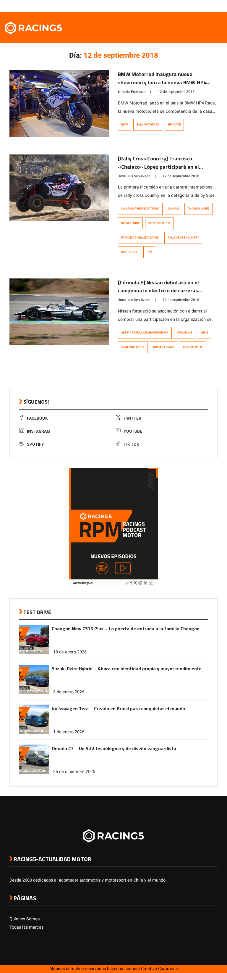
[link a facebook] (185, 5)
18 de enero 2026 (70, 652)
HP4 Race (174, 125)
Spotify (35, 444)
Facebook (37, 418)
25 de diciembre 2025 (74, 772)
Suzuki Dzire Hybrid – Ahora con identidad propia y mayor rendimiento (127, 668)
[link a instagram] (197, 5)
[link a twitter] (191, 5)
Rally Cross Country (183, 238)
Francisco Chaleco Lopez (140, 238)
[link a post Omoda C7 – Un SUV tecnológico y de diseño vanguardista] (34, 773)
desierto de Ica (159, 223)
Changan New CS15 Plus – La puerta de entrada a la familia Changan (126, 628)
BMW (124, 125)
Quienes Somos (24, 919)
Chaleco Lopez (198, 209)
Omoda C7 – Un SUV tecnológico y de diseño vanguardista (114, 748)
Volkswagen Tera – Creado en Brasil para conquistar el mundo (118, 708)
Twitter (132, 418)
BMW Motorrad (148, 125)
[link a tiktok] (215, 5)
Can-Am (173, 209)
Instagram (38, 431)
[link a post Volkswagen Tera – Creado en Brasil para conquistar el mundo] (34, 733)
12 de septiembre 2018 (176, 91)
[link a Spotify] (209, 5)
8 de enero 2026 (68, 692)
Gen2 (204, 333)
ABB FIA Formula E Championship (144, 333)
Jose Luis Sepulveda (134, 176)
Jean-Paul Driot (132, 347)
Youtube (133, 431)
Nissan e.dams (163, 347)
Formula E (184, 333)
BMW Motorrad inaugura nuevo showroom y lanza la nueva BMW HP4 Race (162, 82)
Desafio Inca (130, 223)
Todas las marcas (26, 927)
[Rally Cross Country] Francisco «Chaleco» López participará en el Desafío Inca (158, 166)
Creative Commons (159, 969)
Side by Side (129, 252)
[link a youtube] (203, 5)
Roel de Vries (192, 347)
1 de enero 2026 (68, 732)
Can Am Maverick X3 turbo (140, 209)
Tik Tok (131, 444)
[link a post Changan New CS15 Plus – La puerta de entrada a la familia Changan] (34, 653)
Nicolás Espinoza (132, 91)
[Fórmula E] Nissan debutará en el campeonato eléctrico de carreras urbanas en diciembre (158, 290)
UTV (149, 252)
